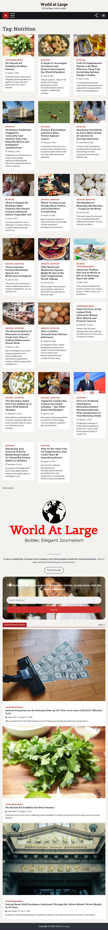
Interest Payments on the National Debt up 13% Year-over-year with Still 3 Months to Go (53, 712)
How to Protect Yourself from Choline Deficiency (54, 334)
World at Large (54, 4)
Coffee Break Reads (14, 60)
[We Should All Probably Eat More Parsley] (54, 762)
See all (101, 625)
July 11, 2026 (25, 911)
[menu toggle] (12, 15)
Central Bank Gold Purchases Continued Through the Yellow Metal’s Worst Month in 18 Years (53, 906)
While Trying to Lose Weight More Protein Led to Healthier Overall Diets (53, 207)
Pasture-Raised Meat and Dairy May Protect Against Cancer (53, 134)
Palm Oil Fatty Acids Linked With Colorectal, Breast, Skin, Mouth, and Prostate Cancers (88, 315)
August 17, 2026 (26, 717)
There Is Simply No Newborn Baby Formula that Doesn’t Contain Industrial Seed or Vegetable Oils (18, 208)
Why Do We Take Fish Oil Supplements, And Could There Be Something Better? (54, 453)
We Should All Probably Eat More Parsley (16, 66)
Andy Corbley (12, 717)
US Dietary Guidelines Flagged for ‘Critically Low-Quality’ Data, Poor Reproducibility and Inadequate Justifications (18, 138)
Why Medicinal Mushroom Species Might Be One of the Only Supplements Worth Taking (52, 273)
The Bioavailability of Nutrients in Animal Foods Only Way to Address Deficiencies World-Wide (18, 337)
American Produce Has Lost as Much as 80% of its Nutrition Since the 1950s (88, 274)
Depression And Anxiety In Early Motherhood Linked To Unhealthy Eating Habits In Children (17, 454)
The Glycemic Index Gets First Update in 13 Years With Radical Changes (18, 405)
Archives (45, 200)
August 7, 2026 (25, 811)
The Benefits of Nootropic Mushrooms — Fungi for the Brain (89, 205)
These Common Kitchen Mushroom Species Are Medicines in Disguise (18, 271)
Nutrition (45, 60)
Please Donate (54, 570)
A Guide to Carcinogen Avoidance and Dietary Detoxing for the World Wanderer (54, 68)
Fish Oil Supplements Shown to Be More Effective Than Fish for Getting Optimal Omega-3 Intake (89, 69)
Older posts (8, 488)
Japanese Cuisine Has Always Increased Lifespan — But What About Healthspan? (54, 405)
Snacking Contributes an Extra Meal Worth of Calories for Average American (89, 134)
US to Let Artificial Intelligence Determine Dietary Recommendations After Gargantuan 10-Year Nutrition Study (88, 408)
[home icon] (6, 15)
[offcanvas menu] (96, 15)
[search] (103, 15)
